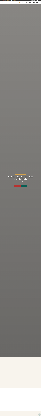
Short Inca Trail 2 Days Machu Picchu (16, 376)
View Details (6, 384)
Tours (22, 2)
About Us (33, 2)
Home (20, 2)
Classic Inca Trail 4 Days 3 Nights (7, 376)
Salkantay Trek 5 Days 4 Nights (33, 376)
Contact (37, 2)
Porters (30, 2)
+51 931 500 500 (8, 0)
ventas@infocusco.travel (14, 0)
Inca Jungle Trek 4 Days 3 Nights (25, 376)
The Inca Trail (26, 2)
